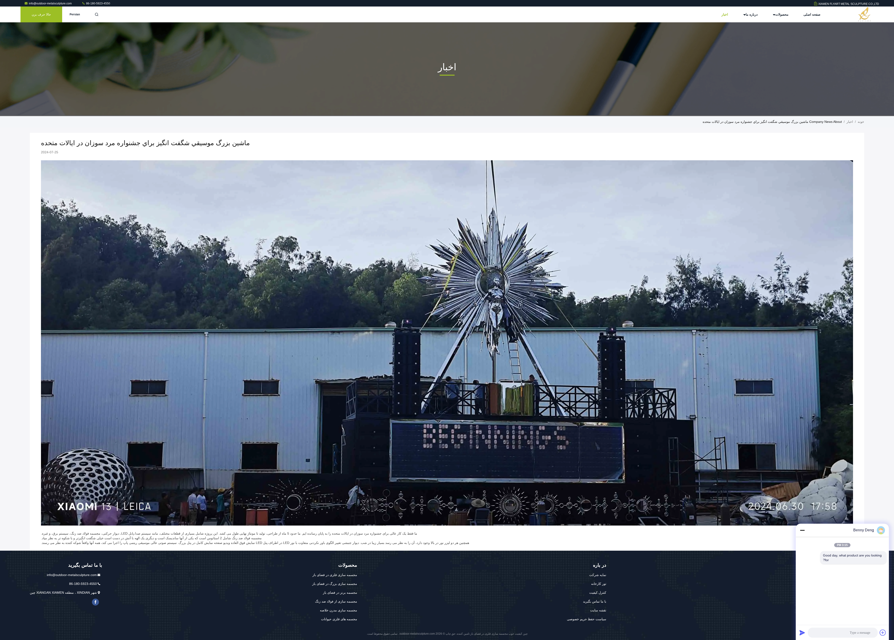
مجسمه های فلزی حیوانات (339, 619)
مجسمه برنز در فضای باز (340, 592)
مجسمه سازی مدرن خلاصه (338, 610)
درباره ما (751, 14)
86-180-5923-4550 (97, 3)
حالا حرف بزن (41, 14)
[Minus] (802, 530)
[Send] (802, 632)
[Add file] (883, 632)
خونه (861, 122)
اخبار (724, 14)
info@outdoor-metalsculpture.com (50, 3)
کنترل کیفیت (597, 592)
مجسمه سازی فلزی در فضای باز (334, 575)
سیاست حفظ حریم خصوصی (586, 619)
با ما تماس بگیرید (594, 601)
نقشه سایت (598, 610)
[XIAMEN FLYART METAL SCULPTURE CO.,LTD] (864, 14)
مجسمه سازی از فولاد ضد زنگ (336, 601)
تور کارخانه (598, 584)
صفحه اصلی (811, 14)
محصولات (781, 14)
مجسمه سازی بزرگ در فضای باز (334, 584)
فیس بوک (95, 602)
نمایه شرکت (597, 575)
